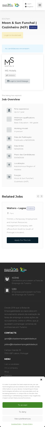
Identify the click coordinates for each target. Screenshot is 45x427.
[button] (41, 379)
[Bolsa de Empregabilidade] (10, 3)
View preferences (22, 419)
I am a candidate (11, 364)
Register (30, 6)
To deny (22, 412)
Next (41, 196)
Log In (28, 4)
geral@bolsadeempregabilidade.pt (20, 338)
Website (11, 75)
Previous (38, 196)
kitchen (6, 19)
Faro (12, 213)
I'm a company (11, 368)
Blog (6, 371)
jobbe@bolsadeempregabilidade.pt (21, 344)
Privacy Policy (28, 424)
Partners (8, 375)
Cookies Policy (16, 424)
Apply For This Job (22, 240)
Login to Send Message (18, 81)
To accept (22, 405)
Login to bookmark (12, 35)
